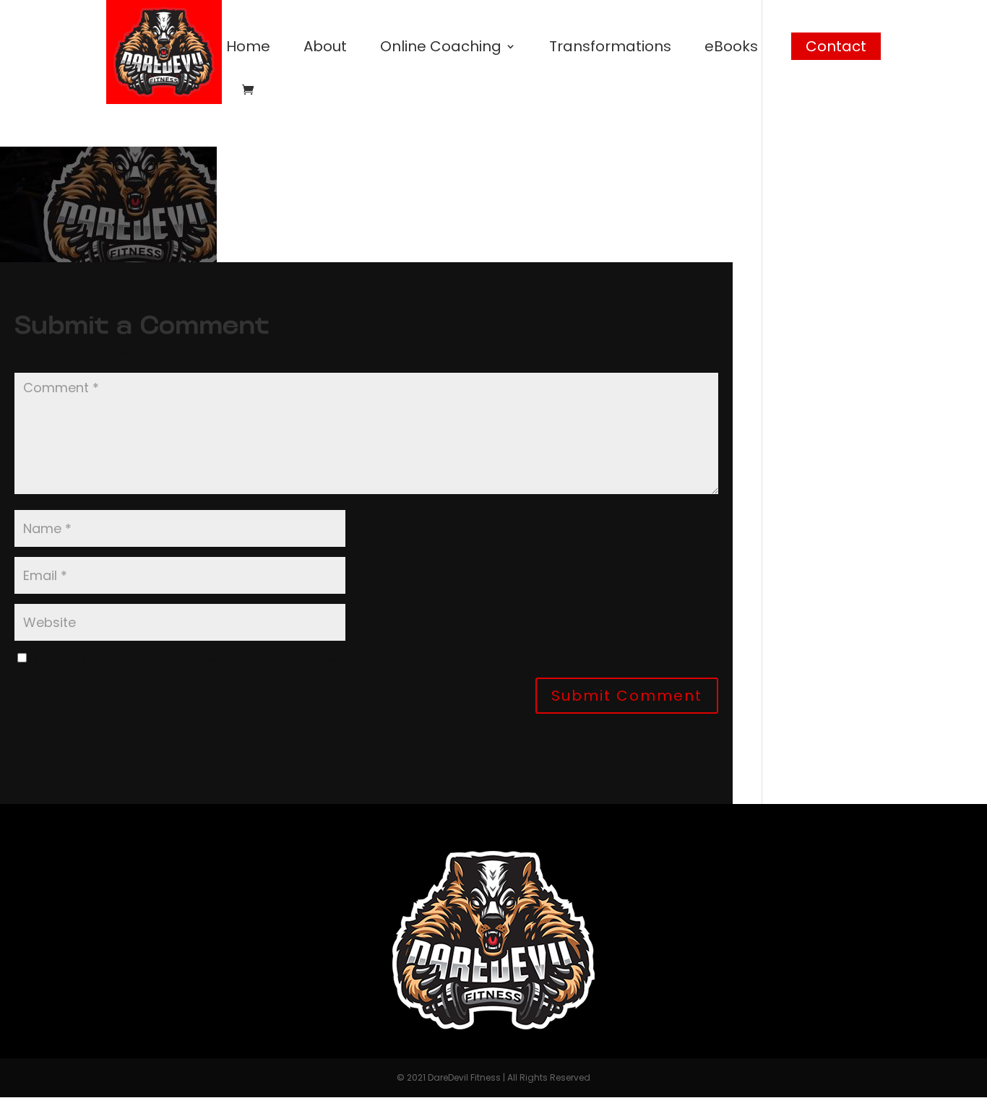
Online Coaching (440, 48)
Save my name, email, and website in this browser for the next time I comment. (290, 659)
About (325, 48)
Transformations (610, 48)
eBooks (731, 48)
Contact (836, 46)
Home (248, 48)
